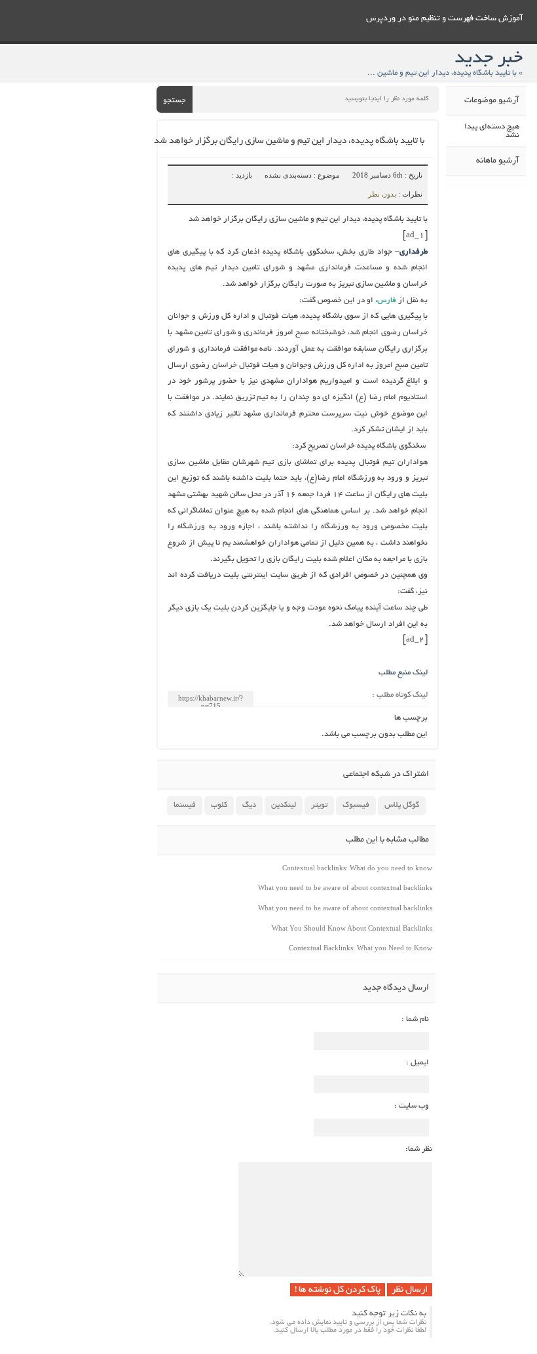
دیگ (249, 805)
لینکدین (283, 805)
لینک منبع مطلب (403, 672)
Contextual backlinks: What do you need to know (357, 868)
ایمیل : (417, 1062)
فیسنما (185, 805)
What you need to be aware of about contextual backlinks (345, 887)
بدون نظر (382, 194)
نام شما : (415, 1019)
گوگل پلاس (401, 805)
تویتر (319, 805)
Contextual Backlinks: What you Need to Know (360, 948)
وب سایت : (411, 1106)
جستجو (174, 100)
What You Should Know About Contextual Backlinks (352, 928)
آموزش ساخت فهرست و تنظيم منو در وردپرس (444, 19)
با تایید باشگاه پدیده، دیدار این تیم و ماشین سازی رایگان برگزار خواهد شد (289, 141)
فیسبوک (356, 805)
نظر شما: (418, 1149)
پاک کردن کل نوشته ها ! (337, 1290)
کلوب (219, 805)
